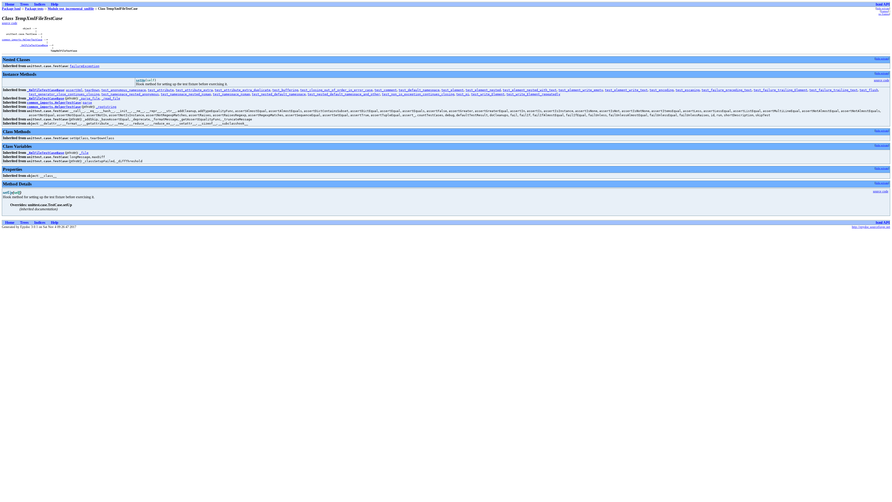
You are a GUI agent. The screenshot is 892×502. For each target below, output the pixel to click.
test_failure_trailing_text (833, 90)
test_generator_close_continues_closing (64, 94)
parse (87, 102)
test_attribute (161, 90)
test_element (452, 90)
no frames (884, 14)
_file (84, 153)
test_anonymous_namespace (123, 90)
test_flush (868, 90)
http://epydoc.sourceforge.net (871, 227)
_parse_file (89, 98)
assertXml (74, 90)
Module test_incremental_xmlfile (71, 8)
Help (54, 4)
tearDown (92, 90)
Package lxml (11, 8)
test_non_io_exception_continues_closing (418, 94)
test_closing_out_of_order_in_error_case (336, 90)
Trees (24, 4)
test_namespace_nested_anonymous (130, 94)
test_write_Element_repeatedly (533, 94)
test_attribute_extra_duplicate (242, 90)
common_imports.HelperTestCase (22, 39)
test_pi (462, 94)
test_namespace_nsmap (231, 94)
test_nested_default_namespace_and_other (344, 94)
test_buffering (285, 90)
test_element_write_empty (580, 90)
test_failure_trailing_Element (780, 90)
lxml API (883, 4)
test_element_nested (483, 90)
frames (884, 11)
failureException (84, 66)
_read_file (111, 98)
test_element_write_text (626, 90)
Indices (39, 4)
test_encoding (661, 90)
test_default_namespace (419, 90)
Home (9, 4)
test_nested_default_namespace (279, 94)
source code (9, 23)
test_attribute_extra (194, 90)
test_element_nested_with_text (530, 90)
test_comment (385, 90)
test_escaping (688, 90)
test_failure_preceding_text (727, 90)
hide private (882, 8)
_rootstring (106, 107)
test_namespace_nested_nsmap (186, 94)
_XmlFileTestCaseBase (34, 45)
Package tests (34, 8)
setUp (140, 80)
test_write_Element (488, 94)
